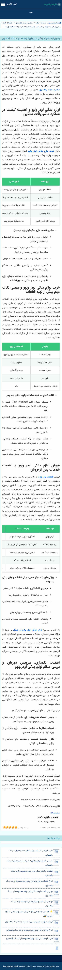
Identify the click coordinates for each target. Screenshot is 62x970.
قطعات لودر (7, 23)
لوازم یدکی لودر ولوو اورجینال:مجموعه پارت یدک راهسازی (32, 903)
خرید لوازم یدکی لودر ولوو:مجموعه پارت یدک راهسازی (29, 938)
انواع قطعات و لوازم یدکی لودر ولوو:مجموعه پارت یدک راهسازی (29, 883)
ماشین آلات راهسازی (24, 23)
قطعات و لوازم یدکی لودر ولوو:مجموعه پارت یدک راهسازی (32, 873)
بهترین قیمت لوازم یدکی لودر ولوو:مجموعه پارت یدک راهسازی (33, 26)
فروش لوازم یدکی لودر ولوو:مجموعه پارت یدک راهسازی (29, 922)
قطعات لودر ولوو (45, 477)
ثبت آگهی (12, 4)
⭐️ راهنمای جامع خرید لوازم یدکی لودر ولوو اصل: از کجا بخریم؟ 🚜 (29, 914)
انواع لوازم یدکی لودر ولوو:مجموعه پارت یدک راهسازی (29, 930)
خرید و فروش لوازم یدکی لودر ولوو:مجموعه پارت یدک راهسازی (30, 863)
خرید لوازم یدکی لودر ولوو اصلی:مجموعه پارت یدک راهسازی (31, 853)
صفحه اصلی (41, 23)
